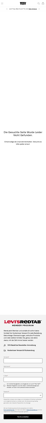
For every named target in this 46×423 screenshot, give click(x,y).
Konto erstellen (23, 417)
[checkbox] (5, 385)
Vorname (6, 357)
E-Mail (6, 375)
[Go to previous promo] (7, 9)
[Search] (39, 3)
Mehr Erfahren (33, 9)
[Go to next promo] (39, 9)
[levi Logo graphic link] (23, 3)
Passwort (6, 391)
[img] (41, 395)
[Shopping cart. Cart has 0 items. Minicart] (43, 3)
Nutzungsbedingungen (9, 409)
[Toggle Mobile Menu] (2, 3)
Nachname (7, 366)
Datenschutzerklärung (32, 409)
